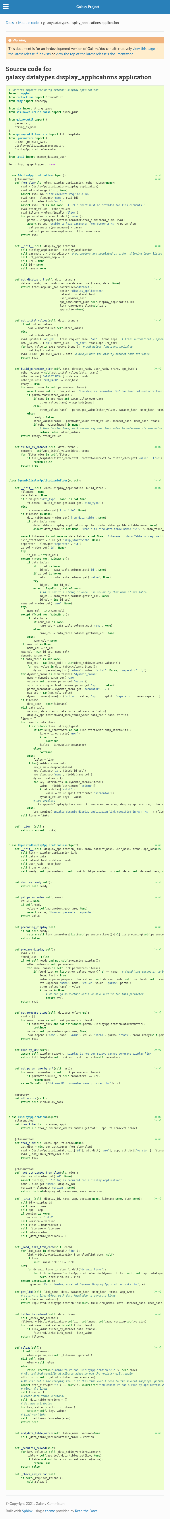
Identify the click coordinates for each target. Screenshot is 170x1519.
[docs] (157, 175)
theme (50, 1511)
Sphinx (27, 1511)
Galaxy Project (87, 7)
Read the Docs (86, 1511)
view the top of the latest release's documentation (94, 54)
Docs (10, 23)
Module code (28, 23)
